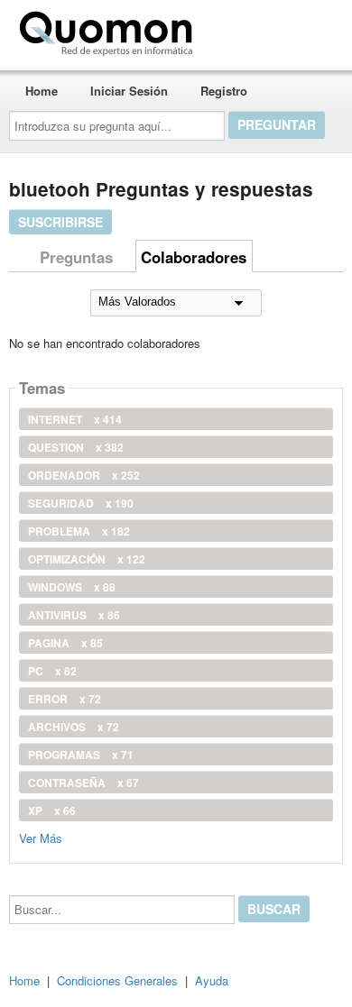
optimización (86, 559)
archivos (73, 727)
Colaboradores (193, 257)
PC (52, 671)
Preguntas (76, 257)
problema (79, 531)
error (64, 699)
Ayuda (211, 980)
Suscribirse (60, 222)
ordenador (84, 475)
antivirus (74, 615)
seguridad (81, 503)
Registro (223, 90)
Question (76, 447)
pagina (65, 643)
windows (72, 587)
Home (41, 90)
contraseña (83, 782)
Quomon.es (256, 29)
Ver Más (40, 837)
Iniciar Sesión (129, 90)
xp (52, 810)
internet (75, 419)
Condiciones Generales (117, 980)
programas (81, 754)
